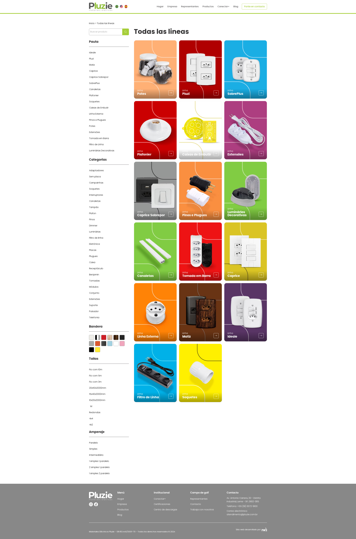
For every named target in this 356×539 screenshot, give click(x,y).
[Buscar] (91, 337)
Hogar (120, 498)
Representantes (198, 498)
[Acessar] (170, 92)
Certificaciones (162, 504)
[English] (121, 6)
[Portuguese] (117, 6)
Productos (123, 509)
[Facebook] (96, 504)
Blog (119, 514)
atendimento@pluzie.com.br (242, 514)
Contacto (195, 504)
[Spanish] (126, 6)
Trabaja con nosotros (202, 509)
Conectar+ (160, 498)
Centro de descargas (165, 509)
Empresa (122, 504)
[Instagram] (91, 504)
